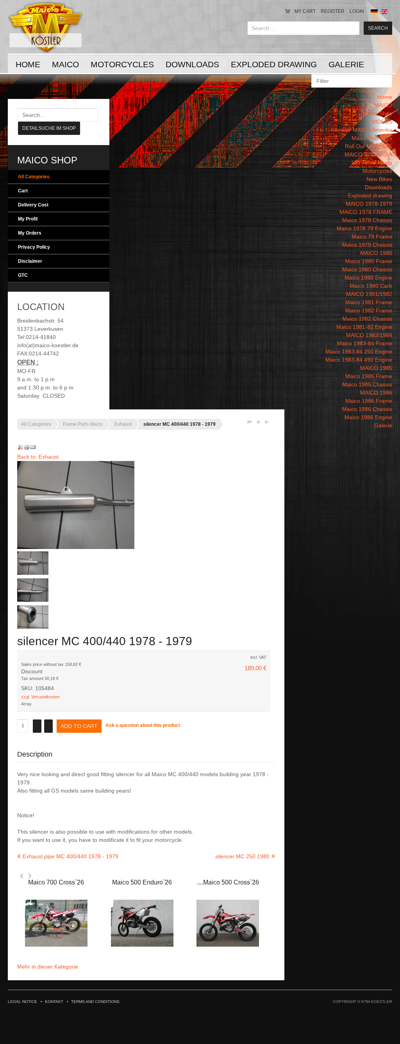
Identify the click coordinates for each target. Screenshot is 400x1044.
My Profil (28, 219)
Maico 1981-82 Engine (364, 327)
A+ (249, 422)
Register (333, 11)
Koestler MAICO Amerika (361, 130)
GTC (23, 275)
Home (28, 64)
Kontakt (54, 1001)
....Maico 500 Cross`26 (228, 882)
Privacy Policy (34, 247)
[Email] (33, 448)
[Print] (26, 448)
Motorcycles (122, 64)
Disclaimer (30, 261)
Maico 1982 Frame (368, 310)
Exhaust (123, 424)
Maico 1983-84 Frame (364, 343)
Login (357, 11)
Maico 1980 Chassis (367, 269)
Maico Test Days (372, 138)
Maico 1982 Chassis (367, 319)
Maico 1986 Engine (368, 417)
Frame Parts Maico (83, 424)
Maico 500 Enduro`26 (142, 882)
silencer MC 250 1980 (242, 856)
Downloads (192, 64)
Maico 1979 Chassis (367, 245)
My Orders (29, 233)
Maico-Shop (377, 113)
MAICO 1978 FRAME (365, 212)
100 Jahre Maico (371, 163)
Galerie (346, 64)
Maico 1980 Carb (371, 286)
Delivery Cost (33, 205)
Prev (22, 876)
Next (30, 876)
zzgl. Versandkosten (40, 696)
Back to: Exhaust (38, 457)
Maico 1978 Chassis (367, 220)
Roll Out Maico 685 (368, 146)
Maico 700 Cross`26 (56, 882)
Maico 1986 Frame (368, 401)
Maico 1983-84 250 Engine (358, 351)
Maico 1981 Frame (368, 302)
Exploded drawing (274, 64)
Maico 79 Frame (372, 236)
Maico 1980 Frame (368, 261)
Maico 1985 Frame (368, 376)
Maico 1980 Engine (368, 277)
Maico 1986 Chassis (367, 409)
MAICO (65, 64)
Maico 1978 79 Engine (364, 228)
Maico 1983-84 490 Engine (358, 360)
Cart (23, 191)
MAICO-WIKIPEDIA (368, 154)
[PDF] (20, 448)
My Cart (305, 11)
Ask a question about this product (142, 725)
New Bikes (379, 179)
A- (266, 422)
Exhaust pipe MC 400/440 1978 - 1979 (70, 856)
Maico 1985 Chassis (367, 384)
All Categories (34, 176)
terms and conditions (95, 1001)
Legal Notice (22, 1001)
